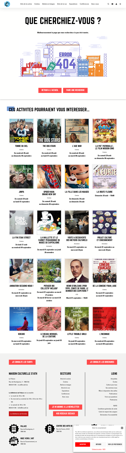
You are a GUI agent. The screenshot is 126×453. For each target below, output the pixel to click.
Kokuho (21, 334)
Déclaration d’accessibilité (108, 415)
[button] (122, 428)
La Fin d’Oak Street (21, 238)
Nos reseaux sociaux (65, 414)
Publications (113, 394)
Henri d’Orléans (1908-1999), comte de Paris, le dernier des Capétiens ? (76, 288)
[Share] (120, 4)
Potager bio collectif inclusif (49, 287)
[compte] (116, 4)
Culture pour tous (111, 385)
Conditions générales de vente (107, 409)
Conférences (65, 394)
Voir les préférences (115, 444)
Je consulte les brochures (102, 362)
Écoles (115, 382)
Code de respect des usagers (108, 412)
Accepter (83, 444)
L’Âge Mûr (77, 146)
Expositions (65, 391)
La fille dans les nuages (77, 192)
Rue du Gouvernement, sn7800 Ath (28, 443)
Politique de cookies (97, 449)
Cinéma (65, 382)
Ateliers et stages (65, 385)
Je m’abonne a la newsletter (65, 407)
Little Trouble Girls (76, 334)
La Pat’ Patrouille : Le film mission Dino (104, 147)
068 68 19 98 (12, 408)
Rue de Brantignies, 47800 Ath (27, 430)
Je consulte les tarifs (22, 362)
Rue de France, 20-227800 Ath (62, 430)
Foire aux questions (111, 397)
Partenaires (113, 400)
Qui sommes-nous (111, 388)
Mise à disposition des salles (108, 391)
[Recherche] (108, 4)
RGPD (104, 449)
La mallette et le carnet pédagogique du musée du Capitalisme (49, 240)
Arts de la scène (65, 379)
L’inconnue (105, 334)
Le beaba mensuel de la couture (49, 335)
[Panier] (112, 4)
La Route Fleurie (105, 192)
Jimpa (21, 192)
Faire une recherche (75, 90)
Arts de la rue (65, 388)
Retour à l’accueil (50, 90)
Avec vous (65, 397)
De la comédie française (104, 286)
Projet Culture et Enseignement (104, 239)
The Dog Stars (49, 146)
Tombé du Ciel (21, 146)
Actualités (114, 379)
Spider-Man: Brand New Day (49, 193)
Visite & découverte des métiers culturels (76, 239)
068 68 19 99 (12, 385)
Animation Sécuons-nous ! (21, 286)
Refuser (98, 444)
